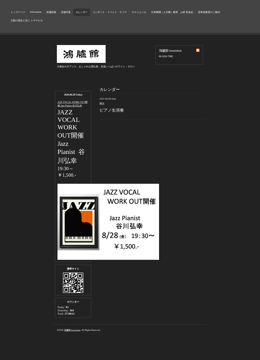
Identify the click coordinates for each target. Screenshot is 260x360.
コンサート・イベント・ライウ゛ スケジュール (119, 12)
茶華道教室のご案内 (209, 12)
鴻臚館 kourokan (72, 330)
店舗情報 (51, 12)
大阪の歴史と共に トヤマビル (27, 20)
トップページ (18, 12)
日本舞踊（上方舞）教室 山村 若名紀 (172, 12)
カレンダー (82, 12)
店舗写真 (66, 12)
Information (35, 12)
